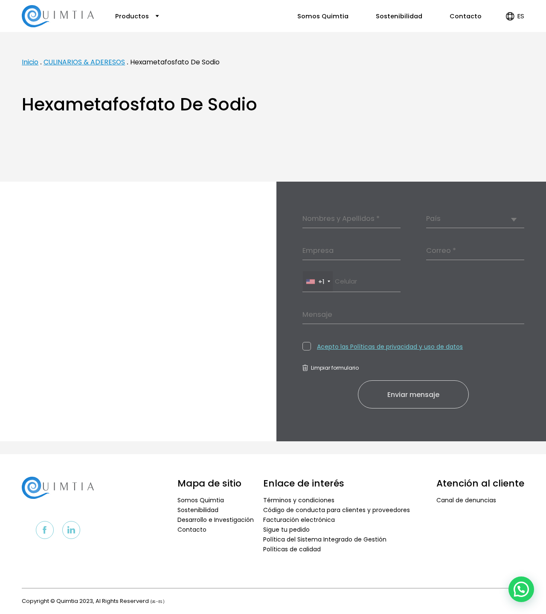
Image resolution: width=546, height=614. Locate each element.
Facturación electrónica (299, 520)
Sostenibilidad (399, 16)
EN (513, 42)
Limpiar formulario (335, 367)
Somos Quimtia (323, 16)
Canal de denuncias (466, 500)
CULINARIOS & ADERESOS (84, 62)
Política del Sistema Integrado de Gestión (324, 539)
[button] (521, 589)
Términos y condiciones (298, 500)
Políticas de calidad (292, 549)
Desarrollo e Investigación (215, 520)
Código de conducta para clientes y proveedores (336, 510)
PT (514, 52)
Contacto (466, 16)
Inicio (30, 62)
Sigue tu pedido (286, 529)
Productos (133, 16)
